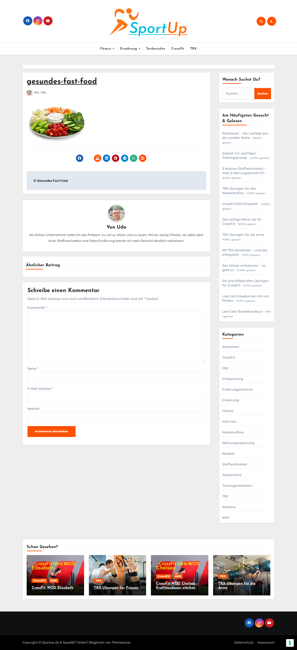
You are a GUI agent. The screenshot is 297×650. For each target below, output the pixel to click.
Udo (43, 92)
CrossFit (177, 48)
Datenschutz (244, 642)
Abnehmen (230, 347)
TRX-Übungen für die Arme (243, 235)
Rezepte (228, 454)
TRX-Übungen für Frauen (116, 588)
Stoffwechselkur (235, 464)
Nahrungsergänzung (238, 443)
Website (33, 409)
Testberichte (155, 48)
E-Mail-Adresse (40, 389)
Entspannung (232, 379)
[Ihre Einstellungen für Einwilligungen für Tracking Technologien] (290, 643)
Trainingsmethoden (237, 486)
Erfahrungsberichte (237, 389)
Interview (229, 421)
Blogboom (96, 642)
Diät (225, 368)
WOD (226, 518)
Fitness (106, 48)
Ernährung (129, 48)
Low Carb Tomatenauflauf (242, 311)
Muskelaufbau (233, 432)
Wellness (229, 507)
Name (32, 368)
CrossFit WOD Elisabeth (240, 204)
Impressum (266, 642)
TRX (193, 48)
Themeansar (121, 642)
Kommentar (37, 308)
